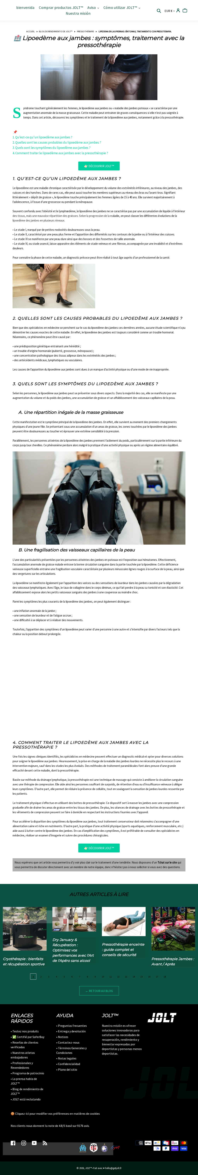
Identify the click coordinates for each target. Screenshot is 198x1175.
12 (118, 976)
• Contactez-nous (67, 1042)
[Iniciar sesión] (178, 10)
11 (110, 976)
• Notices (62, 1037)
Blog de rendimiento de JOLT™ (56, 31)
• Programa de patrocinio (27, 1073)
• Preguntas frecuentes (71, 1026)
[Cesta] (185, 10)
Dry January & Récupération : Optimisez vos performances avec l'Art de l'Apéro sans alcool (73, 950)
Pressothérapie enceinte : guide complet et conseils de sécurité (123, 949)
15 (141, 976)
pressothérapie (85, 31)
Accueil (30, 31)
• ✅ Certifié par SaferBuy (27, 1037)
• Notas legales (66, 1058)
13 (126, 976)
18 (165, 976)
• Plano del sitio (66, 1069)
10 (103, 976)
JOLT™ (88, 1168)
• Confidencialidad (68, 1064)
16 (149, 976)
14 (134, 976)
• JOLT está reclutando (26, 1099)
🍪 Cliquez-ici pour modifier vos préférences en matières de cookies (55, 1113)
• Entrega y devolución (71, 1031)
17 (157, 976)
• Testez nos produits (25, 1031)
